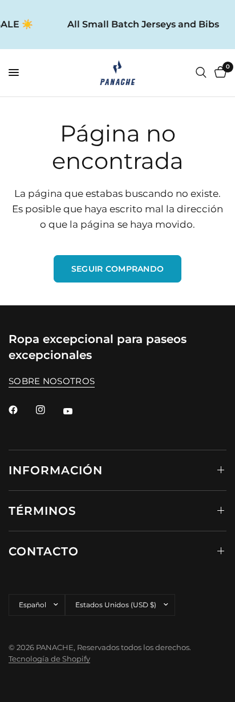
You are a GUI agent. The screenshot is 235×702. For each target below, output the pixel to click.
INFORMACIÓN (56, 470)
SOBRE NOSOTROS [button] (52, 381)
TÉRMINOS (42, 511)
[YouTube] (75, 411)
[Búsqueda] (201, 72)
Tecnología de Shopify (49, 658)
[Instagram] (48, 409)
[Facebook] (21, 409)
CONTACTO (44, 551)
